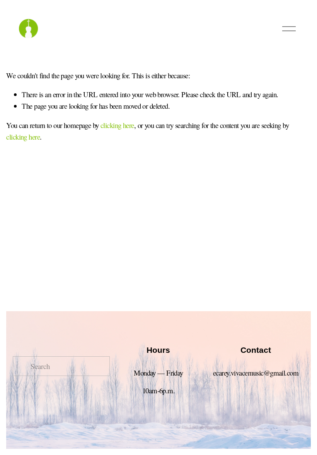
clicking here (117, 125)
